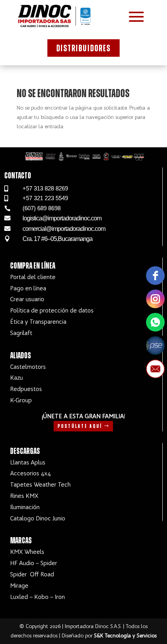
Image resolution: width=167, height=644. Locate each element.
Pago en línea (28, 288)
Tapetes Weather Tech (40, 484)
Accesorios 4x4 (30, 473)
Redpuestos (26, 389)
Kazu (16, 377)
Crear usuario (27, 299)
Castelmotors (28, 366)
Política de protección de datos (52, 310)
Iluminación (25, 507)
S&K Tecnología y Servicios (125, 635)
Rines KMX (24, 495)
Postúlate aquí (79, 426)
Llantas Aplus (27, 462)
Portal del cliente (33, 277)
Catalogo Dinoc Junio (37, 518)
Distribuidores (83, 48)
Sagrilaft (21, 333)
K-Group (21, 400)
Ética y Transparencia (38, 321)
